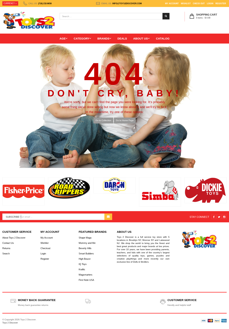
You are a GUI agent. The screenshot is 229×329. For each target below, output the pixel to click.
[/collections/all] (23, 191)
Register (220, 3)
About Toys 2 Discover (13, 237)
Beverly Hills (85, 248)
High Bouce (85, 258)
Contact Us (8, 243)
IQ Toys (83, 264)
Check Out (199, 3)
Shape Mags (85, 237)
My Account (172, 3)
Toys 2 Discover (10, 322)
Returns (6, 248)
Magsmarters (85, 274)
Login (210, 3)
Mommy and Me (87, 243)
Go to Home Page (125, 120)
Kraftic (82, 269)
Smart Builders (86, 253)
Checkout (45, 248)
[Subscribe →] (108, 216)
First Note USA (86, 280)
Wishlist (186, 3)
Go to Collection (103, 120)
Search (6, 253)
